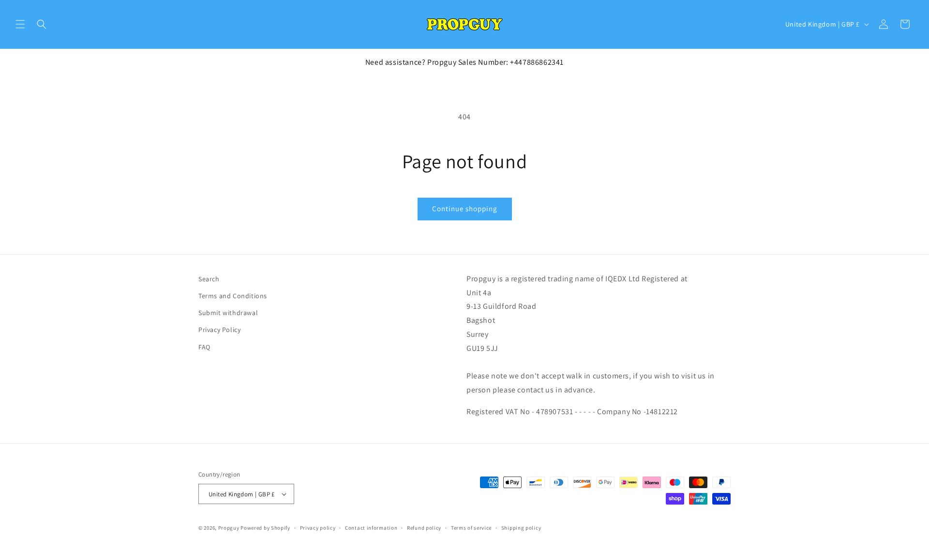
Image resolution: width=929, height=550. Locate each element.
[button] (20, 24)
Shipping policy (521, 527)
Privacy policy (318, 527)
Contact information (371, 527)
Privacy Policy (219, 329)
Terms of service (471, 527)
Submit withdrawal (228, 312)
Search (209, 279)
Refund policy (424, 527)
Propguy (229, 527)
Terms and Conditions (232, 295)
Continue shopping (464, 208)
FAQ (204, 346)
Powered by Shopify (265, 527)
